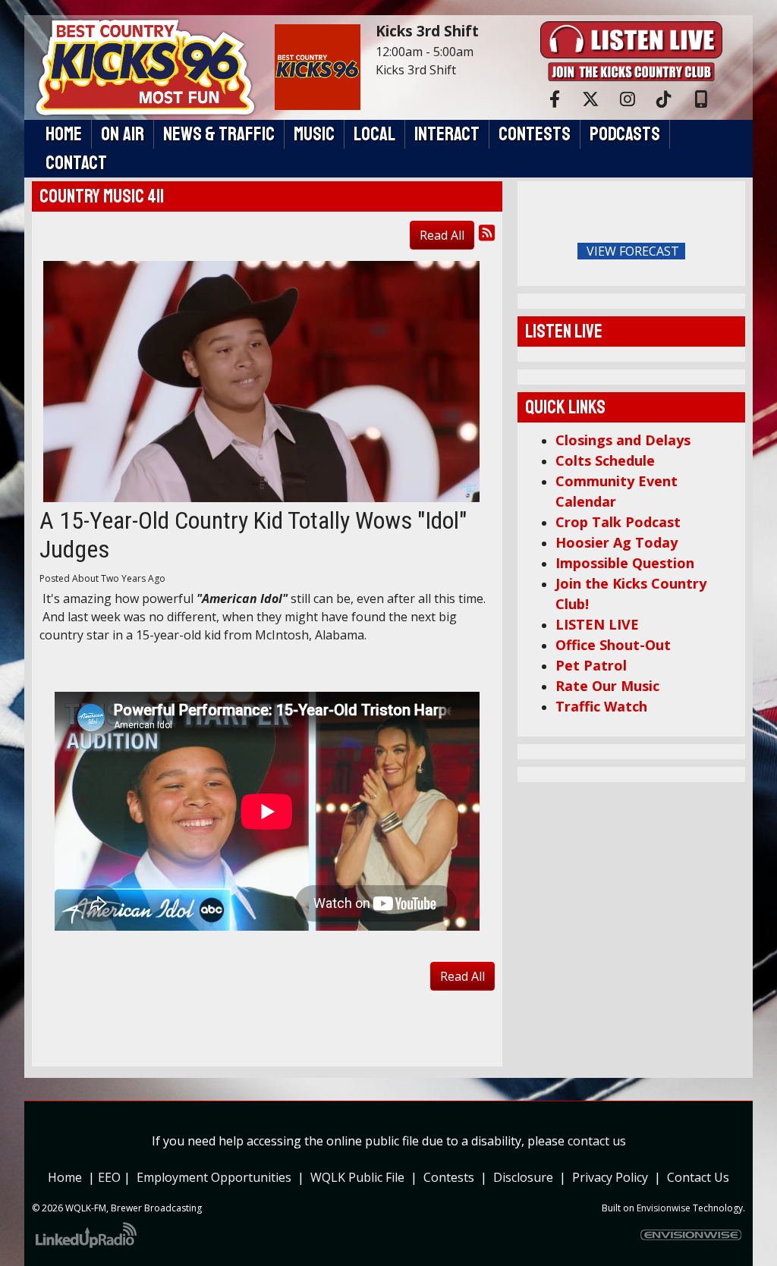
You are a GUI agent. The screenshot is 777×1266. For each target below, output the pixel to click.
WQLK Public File (357, 1177)
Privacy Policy (613, 1177)
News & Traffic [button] (219, 134)
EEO (111, 1177)
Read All (442, 235)
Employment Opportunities (214, 1177)
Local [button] (374, 134)
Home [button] (64, 134)
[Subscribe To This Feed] (487, 232)
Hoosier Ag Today (616, 542)
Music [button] (314, 134)
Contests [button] (535, 134)
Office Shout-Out (613, 645)
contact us (597, 1140)
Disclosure (523, 1177)
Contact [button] (76, 163)
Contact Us (698, 1177)
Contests (448, 1177)
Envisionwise (663, 1208)
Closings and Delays (622, 440)
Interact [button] (447, 134)
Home (65, 1177)
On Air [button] (122, 134)
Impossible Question (624, 563)
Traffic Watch (601, 706)
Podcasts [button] (625, 134)
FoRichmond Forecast (730, 251)
